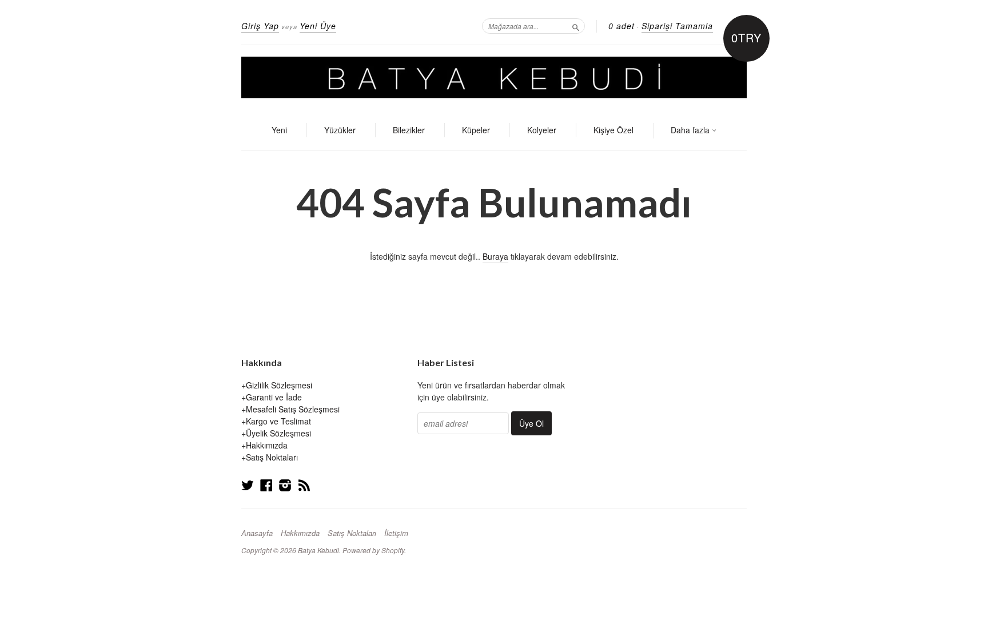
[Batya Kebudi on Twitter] (247, 484)
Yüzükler (340, 130)
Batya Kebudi (318, 550)
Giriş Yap (260, 25)
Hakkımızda (267, 445)
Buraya (495, 256)
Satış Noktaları (272, 457)
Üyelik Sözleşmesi (278, 433)
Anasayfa (257, 533)
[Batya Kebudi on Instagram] (285, 484)
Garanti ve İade (274, 397)
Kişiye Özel (613, 130)
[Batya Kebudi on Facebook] (266, 484)
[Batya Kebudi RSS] (304, 484)
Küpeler (476, 130)
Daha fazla (691, 130)
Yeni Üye (318, 25)
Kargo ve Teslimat (278, 421)
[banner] (494, 78)
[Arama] (575, 25)
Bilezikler (409, 130)
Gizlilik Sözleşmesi (279, 385)
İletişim (396, 533)
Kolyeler (541, 130)
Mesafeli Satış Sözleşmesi (293, 409)
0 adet (621, 25)
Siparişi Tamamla (677, 25)
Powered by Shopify (373, 550)
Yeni (279, 130)
